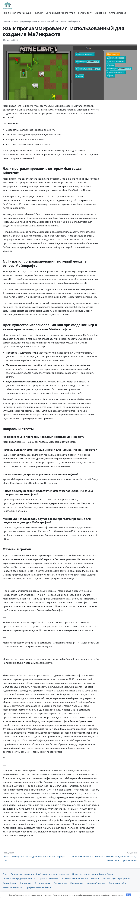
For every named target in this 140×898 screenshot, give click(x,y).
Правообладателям (48, 878)
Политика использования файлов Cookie (92, 874)
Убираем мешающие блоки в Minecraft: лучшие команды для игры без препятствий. (104, 857)
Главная (6, 21)
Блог (5, 874)
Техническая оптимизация (17, 12)
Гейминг (38, 12)
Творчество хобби (118, 883)
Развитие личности (12, 887)
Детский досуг (85, 12)
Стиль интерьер (117, 12)
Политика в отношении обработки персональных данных (40, 874)
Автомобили (60, 883)
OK (128, 895)
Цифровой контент (96, 883)
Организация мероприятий (60, 12)
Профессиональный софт (38, 887)
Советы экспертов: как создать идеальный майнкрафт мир (34, 857)
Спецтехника (76, 883)
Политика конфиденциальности (19, 878)
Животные (100, 12)
